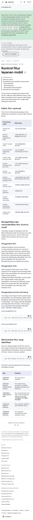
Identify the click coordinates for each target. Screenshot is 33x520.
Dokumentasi (6, 7)
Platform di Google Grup (7, 478)
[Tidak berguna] (22, 64)
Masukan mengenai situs (14, 513)
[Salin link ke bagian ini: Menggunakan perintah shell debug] (29, 292)
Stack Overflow (5, 501)
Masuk (29, 2)
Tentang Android (6, 510)
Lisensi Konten (20, 433)
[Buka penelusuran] (21, 2)
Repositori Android (6, 447)
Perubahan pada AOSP (8, 35)
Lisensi (27, 510)
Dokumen (8, 61)
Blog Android (4, 473)
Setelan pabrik (5, 458)
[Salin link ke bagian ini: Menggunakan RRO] (17, 244)
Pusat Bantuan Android (7, 491)
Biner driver (4, 461)
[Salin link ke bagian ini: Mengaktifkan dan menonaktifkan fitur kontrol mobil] (8, 227)
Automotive (16, 61)
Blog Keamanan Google (7, 476)
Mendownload (5, 453)
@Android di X (5, 468)
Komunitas (15, 510)
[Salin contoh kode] (31, 316)
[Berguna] (20, 64)
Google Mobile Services (7, 499)
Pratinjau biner (5, 455)
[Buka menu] (2, 2)
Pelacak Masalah (5, 504)
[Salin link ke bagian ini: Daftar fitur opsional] (22, 109)
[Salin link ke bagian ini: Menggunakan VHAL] (18, 266)
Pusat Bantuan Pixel (6, 493)
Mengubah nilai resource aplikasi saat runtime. (15, 261)
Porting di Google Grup (7, 484)
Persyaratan (4, 450)
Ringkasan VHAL (6, 287)
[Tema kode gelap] (29, 316)
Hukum (22, 510)
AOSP (2, 61)
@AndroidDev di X (6, 470)
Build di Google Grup (7, 481)
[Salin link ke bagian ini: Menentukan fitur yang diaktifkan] (12, 343)
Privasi (4, 513)
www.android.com (6, 496)
